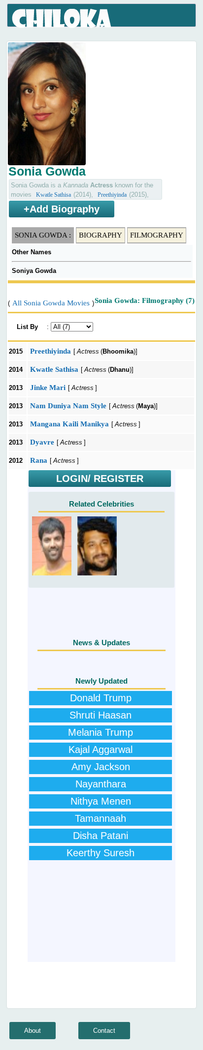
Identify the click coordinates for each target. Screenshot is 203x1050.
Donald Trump (101, 697)
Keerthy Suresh (101, 852)
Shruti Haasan (100, 715)
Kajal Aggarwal (100, 749)
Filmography (156, 235)
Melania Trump (100, 732)
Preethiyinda (112, 194)
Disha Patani (100, 835)
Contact (104, 1030)
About (32, 1030)
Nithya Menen (100, 801)
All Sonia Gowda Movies (51, 303)
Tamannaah (100, 818)
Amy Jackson (100, 766)
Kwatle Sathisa (53, 194)
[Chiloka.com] (62, 18)
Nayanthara (100, 784)
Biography (100, 235)
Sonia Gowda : (43, 235)
